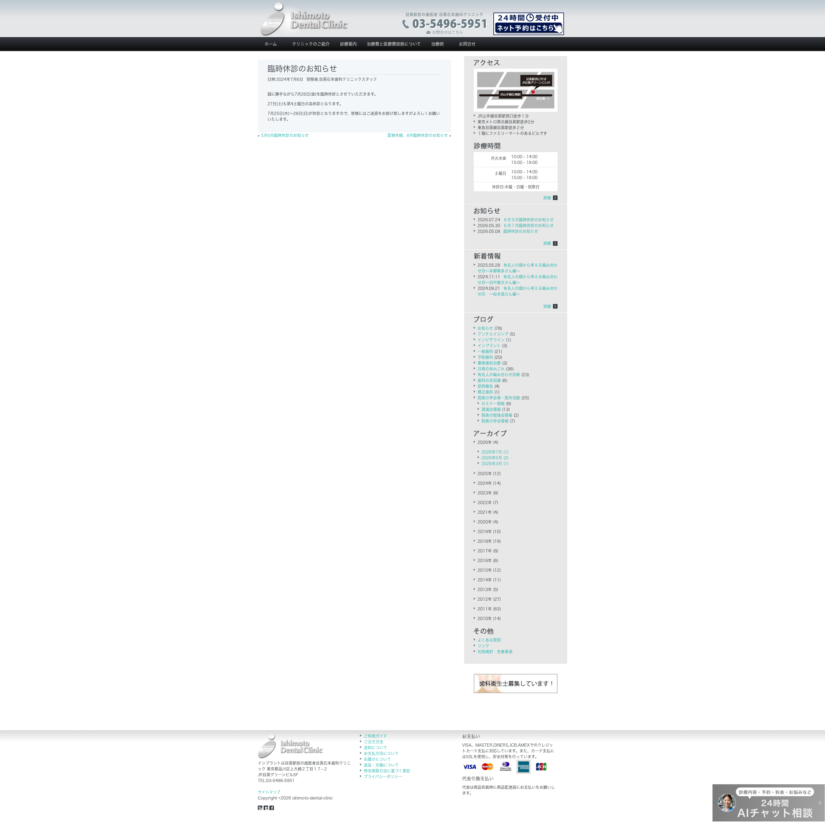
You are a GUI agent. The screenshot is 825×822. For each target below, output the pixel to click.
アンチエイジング (493, 334)
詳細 (547, 198)
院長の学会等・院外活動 (499, 398)
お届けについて (377, 759)
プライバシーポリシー (383, 777)
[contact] (445, 24)
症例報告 (485, 386)
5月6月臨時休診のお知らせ (285, 135)
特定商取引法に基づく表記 (387, 771)
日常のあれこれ (491, 369)
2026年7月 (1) (495, 452)
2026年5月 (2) (495, 458)
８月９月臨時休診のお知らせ (528, 220)
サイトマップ (269, 792)
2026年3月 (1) (495, 463)
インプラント (489, 346)
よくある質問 (489, 640)
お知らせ (485, 328)
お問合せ (467, 44)
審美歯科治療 (489, 363)
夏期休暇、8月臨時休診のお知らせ (417, 135)
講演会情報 (491, 409)
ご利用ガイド (375, 736)
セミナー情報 (493, 404)
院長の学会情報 (495, 421)
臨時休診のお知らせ (520, 231)
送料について (375, 748)
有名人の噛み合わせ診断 (499, 375)
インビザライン (491, 340)
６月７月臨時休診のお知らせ (528, 225)
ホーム (271, 44)
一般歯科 (485, 351)
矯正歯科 (485, 392)
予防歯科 (485, 357)
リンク (483, 646)
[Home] (304, 19)
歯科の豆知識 (489, 380)
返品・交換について (381, 765)
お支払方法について (381, 753)
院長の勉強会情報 (496, 415)
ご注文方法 (373, 742)
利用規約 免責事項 (495, 652)
